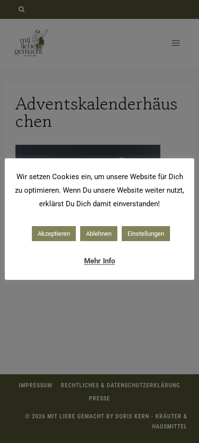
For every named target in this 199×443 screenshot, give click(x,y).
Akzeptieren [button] (54, 233)
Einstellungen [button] (146, 233)
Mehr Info (99, 261)
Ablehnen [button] (99, 233)
